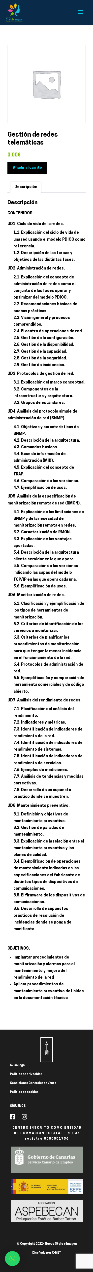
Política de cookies (24, 1092)
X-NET (56, 1252)
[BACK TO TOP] (46, 1049)
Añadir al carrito (27, 168)
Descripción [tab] (25, 187)
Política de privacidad (26, 1074)
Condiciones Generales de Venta (33, 1083)
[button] (12, 1258)
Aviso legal (18, 1065)
